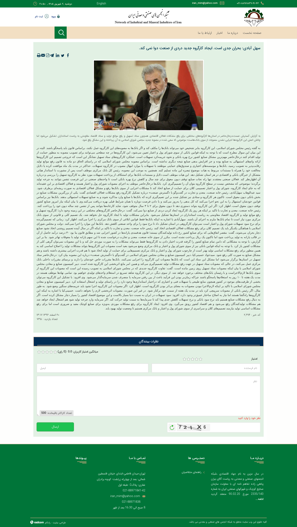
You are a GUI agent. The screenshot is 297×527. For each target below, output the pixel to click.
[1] (184, 359)
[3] (192, 359)
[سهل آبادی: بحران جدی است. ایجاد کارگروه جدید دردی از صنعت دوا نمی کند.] (148, 95)
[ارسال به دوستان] (43, 55)
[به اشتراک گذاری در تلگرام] (52, 55)
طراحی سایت (59, 523)
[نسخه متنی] (39, 55)
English (101, 3)
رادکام (48, 523)
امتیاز (254, 359)
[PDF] (48, 55)
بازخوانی (172, 426)
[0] (39, 352)
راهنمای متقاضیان (191, 472)
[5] (200, 359)
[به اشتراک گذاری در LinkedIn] (57, 55)
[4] (196, 359)
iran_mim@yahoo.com (205, 3)
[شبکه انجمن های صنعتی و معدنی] (135, 16)
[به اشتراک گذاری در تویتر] (62, 55)
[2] (188, 359)
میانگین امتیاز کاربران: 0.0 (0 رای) (78, 352)
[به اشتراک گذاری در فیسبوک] (68, 55)
